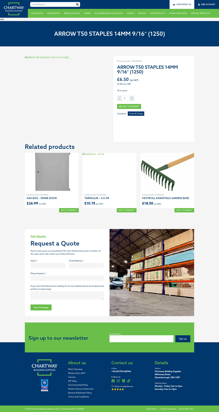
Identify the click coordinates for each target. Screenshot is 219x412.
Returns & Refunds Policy (80, 392)
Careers (72, 377)
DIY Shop (72, 381)
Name (34, 260)
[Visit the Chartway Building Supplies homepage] (14, 9)
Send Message (41, 307)
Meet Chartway (75, 369)
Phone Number (38, 273)
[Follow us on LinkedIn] (123, 380)
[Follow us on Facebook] (113, 380)
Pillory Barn (189, 409)
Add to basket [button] (69, 210)
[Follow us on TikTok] (128, 380)
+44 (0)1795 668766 (121, 371)
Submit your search (77, 4)
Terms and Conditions (78, 396)
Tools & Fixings (136, 113)
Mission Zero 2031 (76, 373)
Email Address (76, 260)
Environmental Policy (78, 385)
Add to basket (130, 106)
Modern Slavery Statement (80, 388)
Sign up (183, 338)
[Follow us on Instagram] (118, 380)
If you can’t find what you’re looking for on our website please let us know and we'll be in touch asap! (67, 288)
